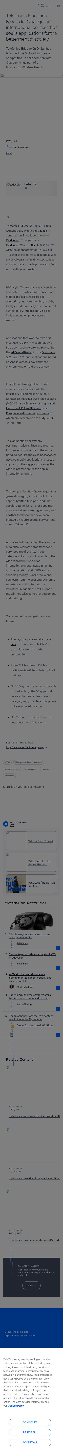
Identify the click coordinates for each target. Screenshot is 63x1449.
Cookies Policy (16, 1405)
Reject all (30, 1432)
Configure (30, 1422)
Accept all (30, 1442)
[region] (31, 1398)
